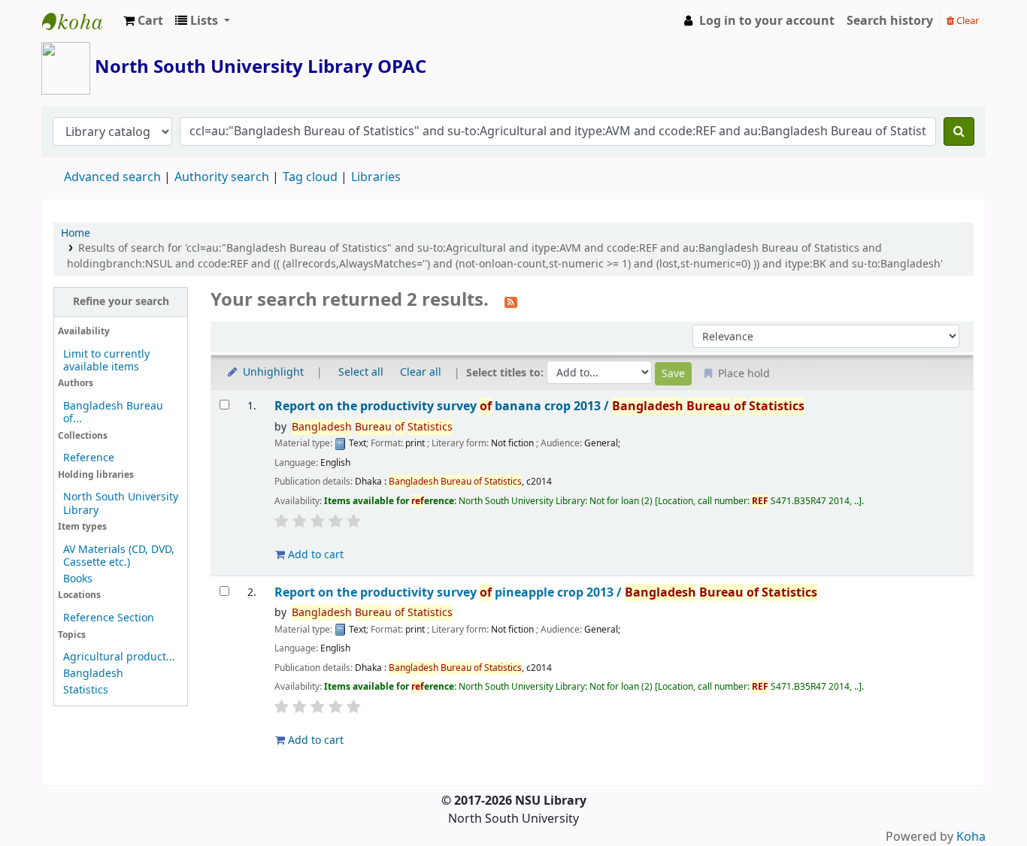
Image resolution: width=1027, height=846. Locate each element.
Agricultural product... (119, 657)
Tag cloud (310, 177)
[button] (143, 21)
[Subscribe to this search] (511, 301)
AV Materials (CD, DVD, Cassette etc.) (118, 556)
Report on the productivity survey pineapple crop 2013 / (545, 592)
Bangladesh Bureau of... (113, 412)
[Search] (959, 131)
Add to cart (314, 555)
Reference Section (108, 618)
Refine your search (121, 302)
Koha (971, 837)
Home (75, 233)
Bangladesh (93, 673)
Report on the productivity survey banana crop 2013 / (539, 406)
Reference (88, 458)
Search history (890, 21)
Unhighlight (272, 372)
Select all (360, 372)
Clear (966, 21)
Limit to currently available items (106, 360)
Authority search (221, 177)
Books (77, 579)
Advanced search (112, 177)
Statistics (85, 690)
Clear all (420, 372)
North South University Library (79, 21)
